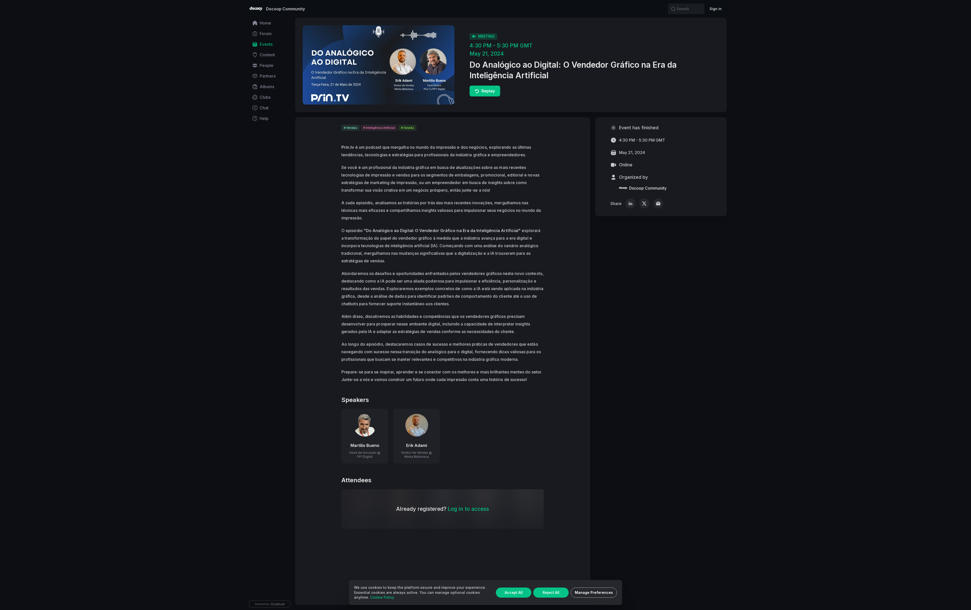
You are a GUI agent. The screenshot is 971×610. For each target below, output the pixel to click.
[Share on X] (644, 203)
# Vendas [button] (350, 128)
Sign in (716, 9)
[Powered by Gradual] (269, 603)
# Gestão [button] (407, 128)
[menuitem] (270, 23)
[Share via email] (658, 203)
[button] (673, 9)
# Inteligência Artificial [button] (379, 128)
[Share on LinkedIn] (630, 203)
